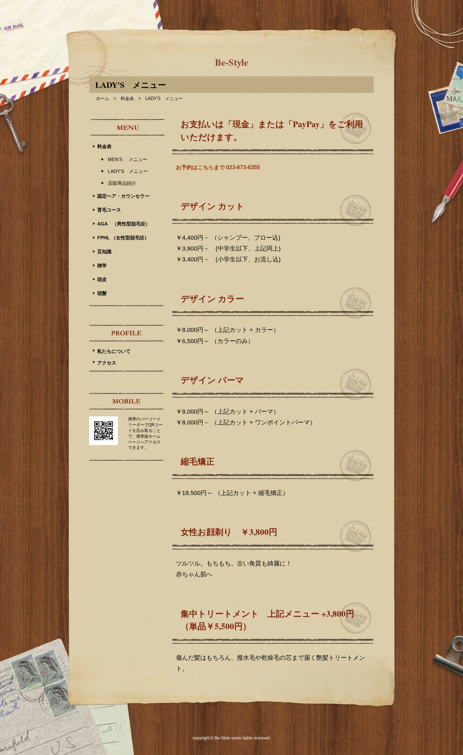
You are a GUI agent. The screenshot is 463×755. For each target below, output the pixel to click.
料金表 (127, 98)
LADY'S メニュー (128, 171)
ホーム (102, 98)
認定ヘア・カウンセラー (123, 196)
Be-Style (231, 62)
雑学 (102, 265)
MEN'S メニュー (127, 159)
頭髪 (102, 293)
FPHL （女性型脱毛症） (123, 237)
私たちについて (113, 351)
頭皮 (102, 279)
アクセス (106, 362)
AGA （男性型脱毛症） (123, 223)
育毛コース (109, 210)
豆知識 (104, 251)
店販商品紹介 (122, 183)
